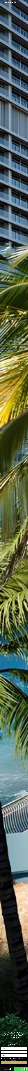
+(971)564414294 (6, 1069)
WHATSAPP (21, 1069)
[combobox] (3, 1052)
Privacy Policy (13, 1060)
